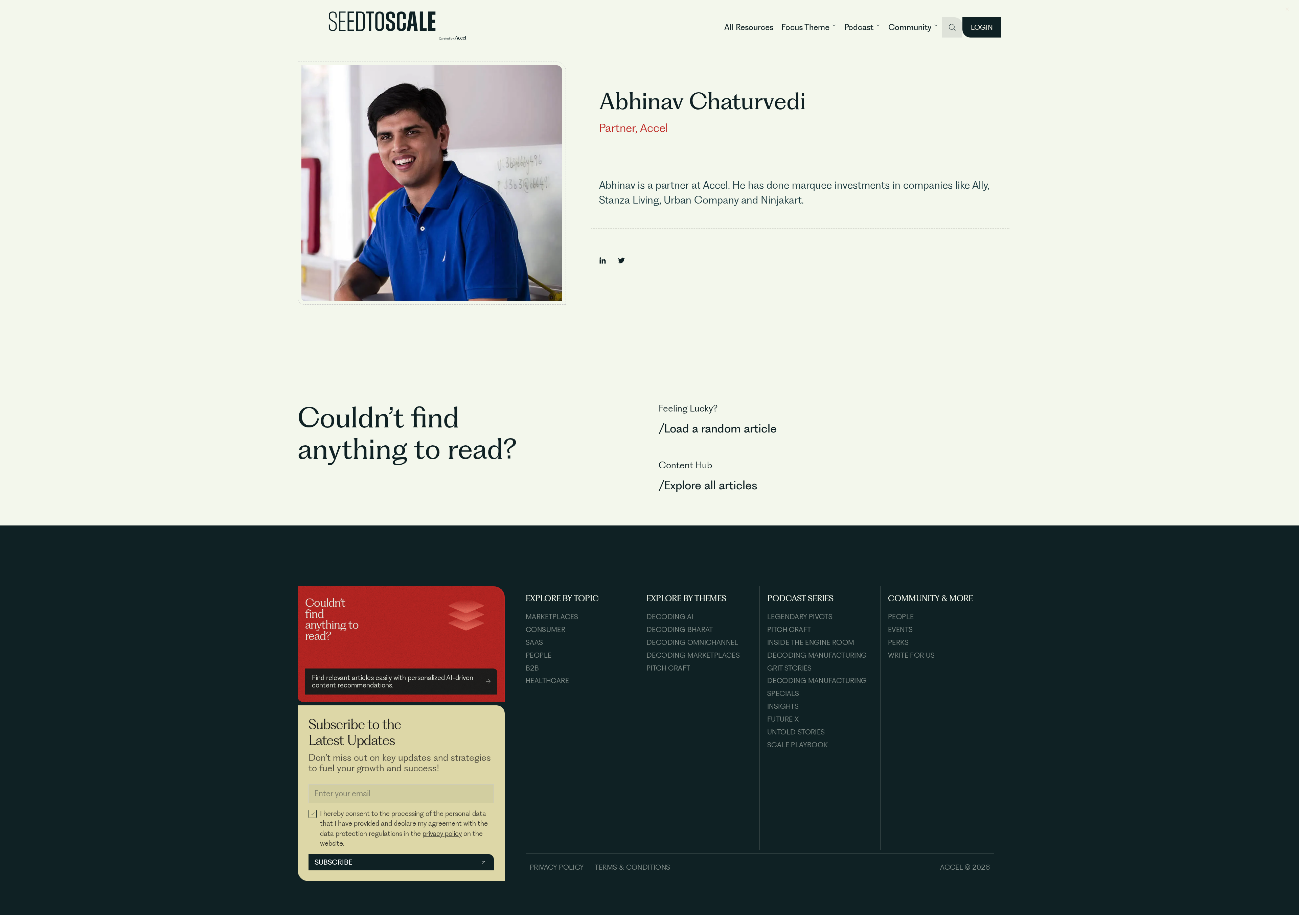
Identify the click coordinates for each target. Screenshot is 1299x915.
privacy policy (442, 833)
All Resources (748, 27)
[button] (808, 27)
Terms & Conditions (632, 867)
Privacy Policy (557, 867)
